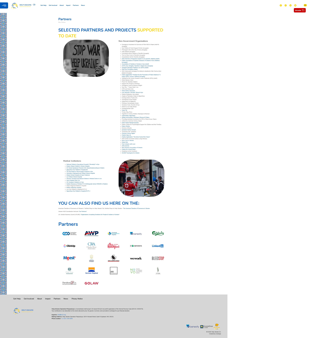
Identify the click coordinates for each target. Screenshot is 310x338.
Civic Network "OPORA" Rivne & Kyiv (132, 92)
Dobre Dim (125, 142)
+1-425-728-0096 (67, 319)
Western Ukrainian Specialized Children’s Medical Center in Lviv (84, 179)
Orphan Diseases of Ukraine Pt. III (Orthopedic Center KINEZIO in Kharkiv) (87, 184)
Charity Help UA (126, 135)
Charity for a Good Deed (128, 149)
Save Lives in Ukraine (128, 140)
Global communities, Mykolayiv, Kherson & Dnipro (135, 117)
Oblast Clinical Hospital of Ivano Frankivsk (78, 175)
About (62, 5)
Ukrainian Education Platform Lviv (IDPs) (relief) (135, 68)
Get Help (43, 5)
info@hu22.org (62, 315)
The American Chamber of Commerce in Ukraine (136, 208)
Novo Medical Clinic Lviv (73, 180)
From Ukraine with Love (128, 144)
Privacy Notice (77, 299)
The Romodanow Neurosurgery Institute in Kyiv (79, 171)
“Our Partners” (83, 211)
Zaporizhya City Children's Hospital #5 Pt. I (78, 191)
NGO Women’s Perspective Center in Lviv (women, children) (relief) (140, 59)
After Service (125, 146)
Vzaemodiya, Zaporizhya (128, 115)
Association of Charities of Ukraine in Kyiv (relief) (135, 64)
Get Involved (53, 5)
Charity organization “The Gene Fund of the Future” (136, 137)
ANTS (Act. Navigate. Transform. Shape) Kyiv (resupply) (137, 66)
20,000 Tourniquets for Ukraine (130, 153)
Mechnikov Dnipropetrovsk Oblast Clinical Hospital (80, 173)
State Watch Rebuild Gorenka (130, 123)
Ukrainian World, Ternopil (129, 130)
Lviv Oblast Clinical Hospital (74, 177)
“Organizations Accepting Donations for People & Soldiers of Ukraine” (100, 214)
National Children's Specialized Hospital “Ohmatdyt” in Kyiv (82, 164)
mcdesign (218, 334)
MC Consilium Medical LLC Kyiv (75, 182)
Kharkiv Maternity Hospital (73, 187)
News (83, 5)
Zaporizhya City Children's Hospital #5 (77, 170)
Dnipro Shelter (126, 126)
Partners (76, 5)
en (305, 5)
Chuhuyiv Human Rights (128, 133)
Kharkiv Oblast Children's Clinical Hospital (78, 166)
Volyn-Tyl (124, 110)
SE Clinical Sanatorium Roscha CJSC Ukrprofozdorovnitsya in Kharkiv (85, 168)
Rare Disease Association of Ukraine (132, 147)
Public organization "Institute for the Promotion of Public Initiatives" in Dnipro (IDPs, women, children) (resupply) (141, 75)
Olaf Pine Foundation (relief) (130, 69)
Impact (68, 5)
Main (59, 22)
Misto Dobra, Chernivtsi (128, 91)
